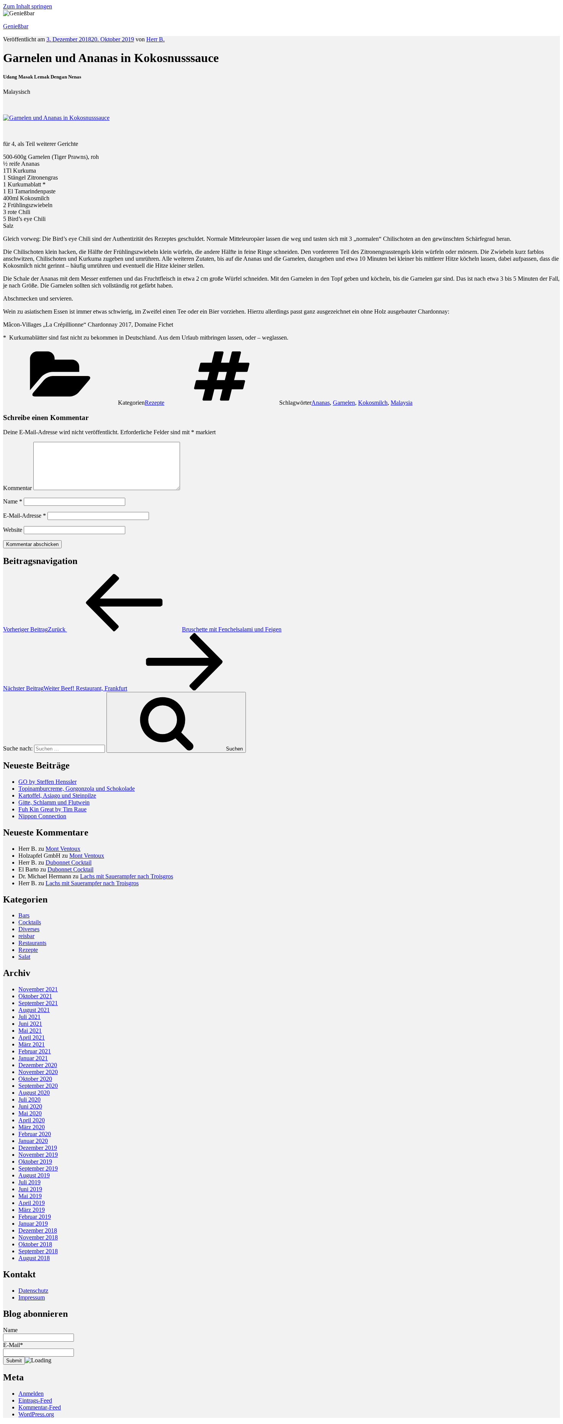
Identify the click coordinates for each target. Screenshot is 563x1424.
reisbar (26, 936)
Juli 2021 (29, 1017)
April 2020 (31, 1120)
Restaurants (32, 943)
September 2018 (38, 1251)
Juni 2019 (30, 1189)
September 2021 (38, 1003)
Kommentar (17, 488)
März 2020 (31, 1127)
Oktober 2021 (35, 996)
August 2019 (34, 1175)
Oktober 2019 (35, 1161)
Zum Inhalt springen (27, 6)
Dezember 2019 (37, 1147)
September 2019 (38, 1168)
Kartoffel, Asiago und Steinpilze (57, 795)
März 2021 (31, 1044)
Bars (23, 915)
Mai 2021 (30, 1030)
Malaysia (401, 402)
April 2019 (31, 1203)
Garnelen (344, 402)
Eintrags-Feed (35, 1400)
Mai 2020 (30, 1113)
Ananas (320, 402)
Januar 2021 (33, 1058)
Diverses (28, 929)
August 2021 (34, 1010)
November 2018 (38, 1237)
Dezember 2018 (37, 1230)
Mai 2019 (30, 1196)
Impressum (31, 1297)
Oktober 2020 (35, 1079)
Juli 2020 (29, 1099)
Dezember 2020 (37, 1065)
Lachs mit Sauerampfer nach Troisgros (126, 876)
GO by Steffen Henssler (47, 781)
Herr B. (155, 39)
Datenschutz (33, 1290)
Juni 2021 (30, 1023)
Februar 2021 (34, 1051)
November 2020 (38, 1072)
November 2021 (38, 989)
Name (12, 501)
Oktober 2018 (35, 1244)
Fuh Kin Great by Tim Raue (52, 809)
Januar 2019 (33, 1223)
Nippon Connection (42, 816)
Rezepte (154, 402)
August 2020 (34, 1092)
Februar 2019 (34, 1216)
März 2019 (31, 1210)
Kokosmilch (373, 402)
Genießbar (15, 26)
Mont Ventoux (63, 848)
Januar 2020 (33, 1141)
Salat (24, 956)
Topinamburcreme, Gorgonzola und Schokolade (76, 788)
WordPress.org (36, 1414)
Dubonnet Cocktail (69, 862)
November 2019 (38, 1154)
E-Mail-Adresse (24, 515)
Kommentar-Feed (39, 1407)
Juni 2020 (30, 1106)
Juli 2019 (29, 1182)
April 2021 (31, 1037)
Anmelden (31, 1393)
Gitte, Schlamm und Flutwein (54, 802)
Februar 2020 (34, 1134)
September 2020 (38, 1085)
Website (12, 529)
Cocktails (29, 922)
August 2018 (34, 1258)
